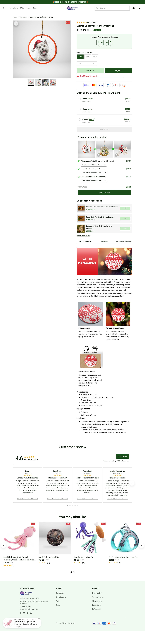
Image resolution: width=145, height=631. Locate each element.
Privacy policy (96, 593)
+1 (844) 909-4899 (26, 606)
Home (15, 17)
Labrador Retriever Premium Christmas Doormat (102, 207)
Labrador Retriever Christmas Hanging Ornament (99, 227)
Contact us (60, 593)
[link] (8, 623)
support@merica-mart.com (29, 609)
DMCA (58, 605)
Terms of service (98, 597)
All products (23, 17)
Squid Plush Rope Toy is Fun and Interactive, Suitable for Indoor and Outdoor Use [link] (25, 624)
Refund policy (96, 609)
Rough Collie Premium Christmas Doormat (100, 217)
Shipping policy (97, 601)
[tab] (67, 505)
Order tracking (61, 597)
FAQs (58, 601)
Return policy (96, 605)
